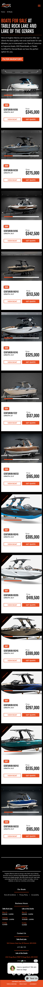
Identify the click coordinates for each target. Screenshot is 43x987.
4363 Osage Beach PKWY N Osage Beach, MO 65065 (21, 957)
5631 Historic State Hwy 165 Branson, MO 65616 (21, 943)
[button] (39, 5)
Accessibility (35, 895)
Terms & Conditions (10, 895)
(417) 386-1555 (21, 947)
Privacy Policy (23, 895)
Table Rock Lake (7, 908)
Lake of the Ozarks (28, 908)
